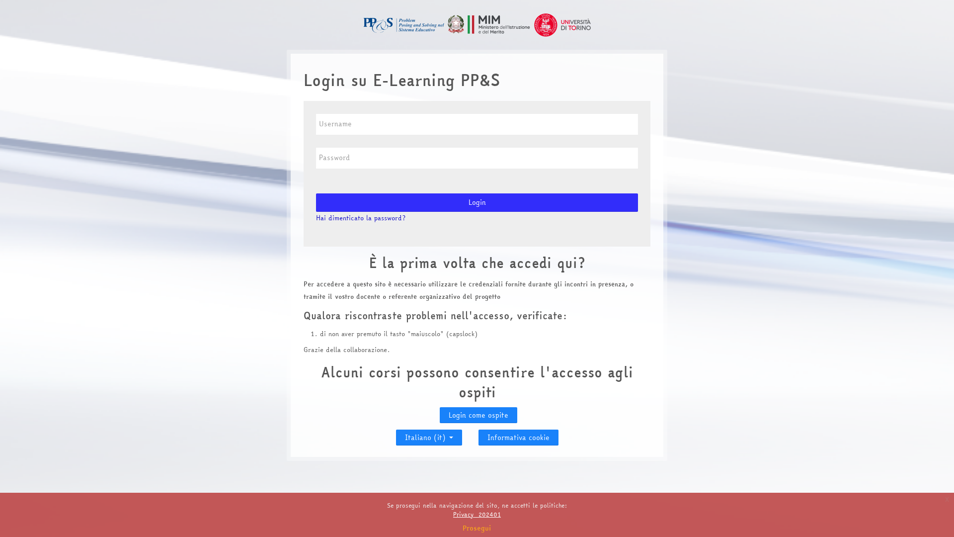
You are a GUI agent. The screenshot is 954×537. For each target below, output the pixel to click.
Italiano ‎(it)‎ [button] (426, 435)
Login (477, 202)
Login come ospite (478, 415)
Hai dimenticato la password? (360, 218)
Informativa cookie (518, 437)
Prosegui (477, 528)
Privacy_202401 (477, 514)
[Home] (477, 24)
